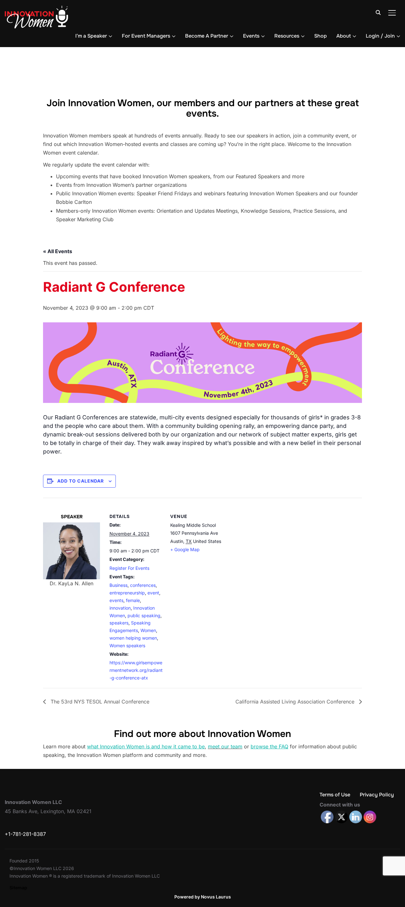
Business (118, 585)
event (153, 592)
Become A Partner (206, 36)
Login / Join (380, 36)
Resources (286, 36)
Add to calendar (80, 481)
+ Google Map (185, 549)
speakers (118, 622)
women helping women (133, 638)
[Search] (378, 12)
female (133, 600)
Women (148, 630)
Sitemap (18, 887)
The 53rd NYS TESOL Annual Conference (99, 701)
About (343, 36)
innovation (120, 608)
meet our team (225, 746)
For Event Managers (146, 36)
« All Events (57, 251)
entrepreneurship (127, 592)
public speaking (144, 615)
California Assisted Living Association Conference (295, 701)
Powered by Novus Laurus (202, 896)
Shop (320, 36)
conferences (143, 585)
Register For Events (129, 568)
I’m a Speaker (91, 36)
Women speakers (127, 645)
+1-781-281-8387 (25, 834)
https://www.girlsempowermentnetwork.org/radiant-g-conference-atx (136, 670)
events (116, 600)
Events (251, 36)
